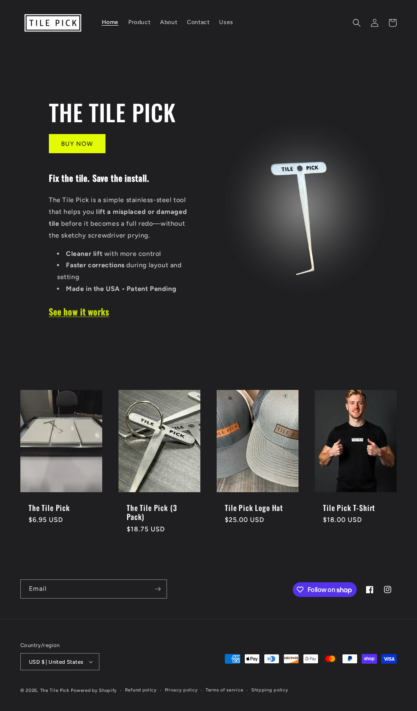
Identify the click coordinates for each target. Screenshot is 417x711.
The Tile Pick (49, 507)
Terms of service (224, 690)
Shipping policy (269, 690)
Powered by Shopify (94, 690)
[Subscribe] (158, 589)
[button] (357, 23)
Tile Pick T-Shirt (349, 507)
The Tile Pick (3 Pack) (152, 512)
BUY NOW (77, 143)
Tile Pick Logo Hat (254, 507)
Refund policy (141, 690)
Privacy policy (181, 690)
